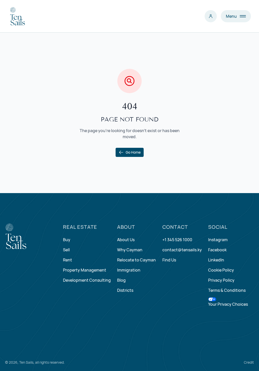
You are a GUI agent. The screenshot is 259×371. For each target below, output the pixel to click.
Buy (66, 239)
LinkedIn (216, 260)
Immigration (128, 270)
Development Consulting (87, 280)
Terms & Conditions (227, 290)
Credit (249, 362)
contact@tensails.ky (182, 250)
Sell (66, 250)
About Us (126, 239)
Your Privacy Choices (228, 304)
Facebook (217, 250)
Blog (121, 280)
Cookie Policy (221, 270)
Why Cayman (129, 250)
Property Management (84, 270)
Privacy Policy (221, 280)
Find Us (169, 260)
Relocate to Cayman (136, 260)
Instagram (218, 239)
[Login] (211, 16)
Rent (67, 260)
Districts (125, 290)
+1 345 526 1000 (177, 239)
